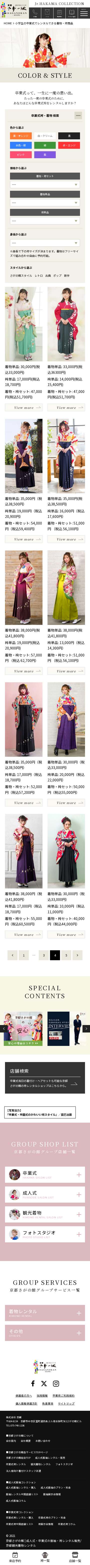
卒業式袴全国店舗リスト (20, 1524)
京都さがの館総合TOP (18, 1457)
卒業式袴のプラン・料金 (52, 1517)
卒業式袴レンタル (16, 1464)
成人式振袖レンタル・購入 (21, 1487)
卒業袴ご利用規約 (63, 1395)
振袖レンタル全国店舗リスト (22, 1494)
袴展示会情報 (45, 1524)
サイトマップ (66, 1403)
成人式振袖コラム (16, 1500)
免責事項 (47, 1403)
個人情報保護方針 (27, 1403)
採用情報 (42, 1395)
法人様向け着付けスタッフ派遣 (23, 1471)
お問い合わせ (43, 1441)
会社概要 (26, 1441)
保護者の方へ (24, 1395)
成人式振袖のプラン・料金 (56, 1487)
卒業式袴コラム (67, 1524)
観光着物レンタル (41, 1464)
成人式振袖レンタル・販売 (50, 1457)
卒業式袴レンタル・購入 (20, 1517)
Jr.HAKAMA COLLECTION (59, 3)
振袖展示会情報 (52, 1494)
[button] (4, 1028)
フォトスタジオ (64, 1464)
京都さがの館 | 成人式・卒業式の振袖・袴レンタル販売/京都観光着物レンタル (44, 1543)
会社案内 (11, 1441)
